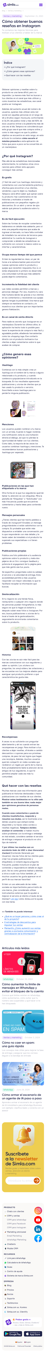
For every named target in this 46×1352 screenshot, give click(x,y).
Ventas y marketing (14, 11)
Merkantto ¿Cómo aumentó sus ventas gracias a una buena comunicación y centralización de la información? (22, 931)
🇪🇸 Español (18, 1342)
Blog (3, 11)
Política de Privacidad (24, 1346)
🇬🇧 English (27, 1342)
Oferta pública (37, 1346)
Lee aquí (14, 899)
